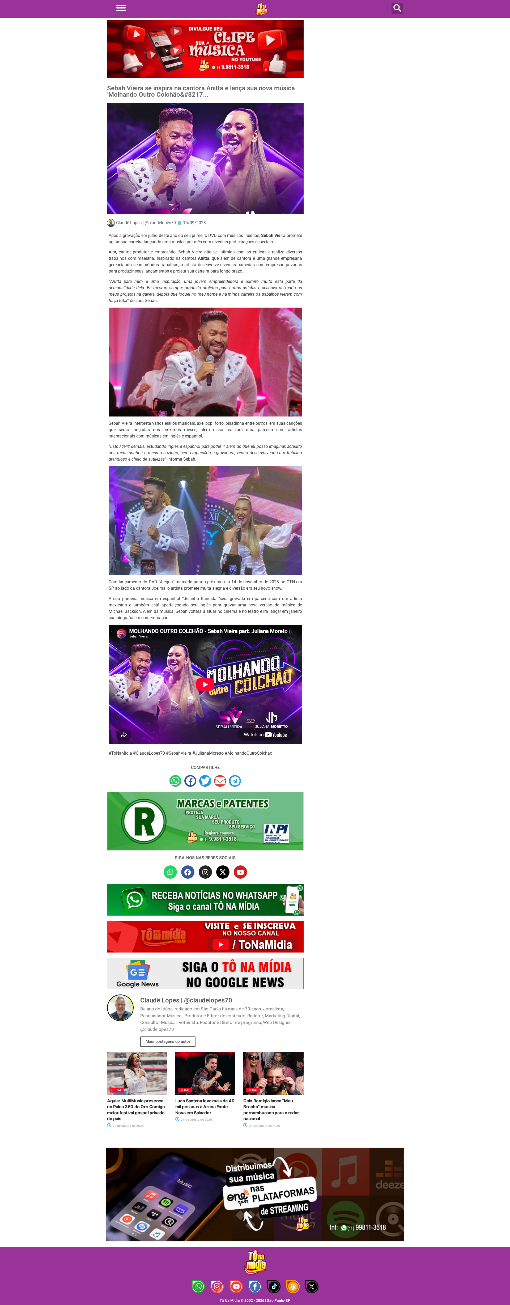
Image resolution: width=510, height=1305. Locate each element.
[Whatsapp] (170, 872)
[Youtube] (240, 872)
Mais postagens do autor (168, 1041)
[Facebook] (187, 872)
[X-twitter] (223, 872)
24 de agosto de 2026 (128, 1126)
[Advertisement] (357, 62)
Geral (116, 1090)
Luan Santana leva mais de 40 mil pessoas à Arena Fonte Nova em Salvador (205, 1106)
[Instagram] (205, 872)
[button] (121, 8)
